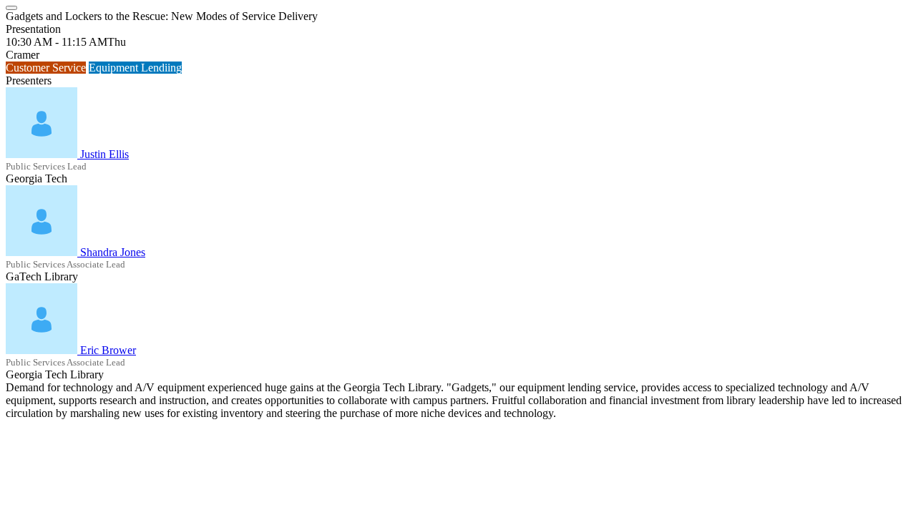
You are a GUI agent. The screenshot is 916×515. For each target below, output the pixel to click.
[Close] (11, 8)
